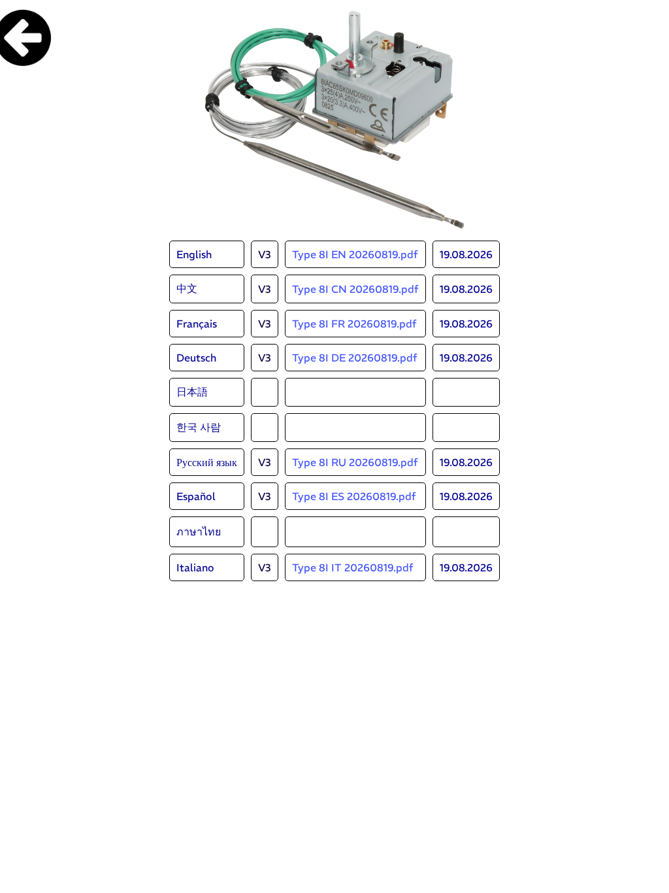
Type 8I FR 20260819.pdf (354, 323)
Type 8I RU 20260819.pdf (355, 462)
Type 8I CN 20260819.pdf (355, 288)
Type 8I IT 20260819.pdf (353, 567)
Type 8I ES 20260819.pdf (354, 496)
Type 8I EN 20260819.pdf (355, 254)
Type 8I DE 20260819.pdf (354, 357)
